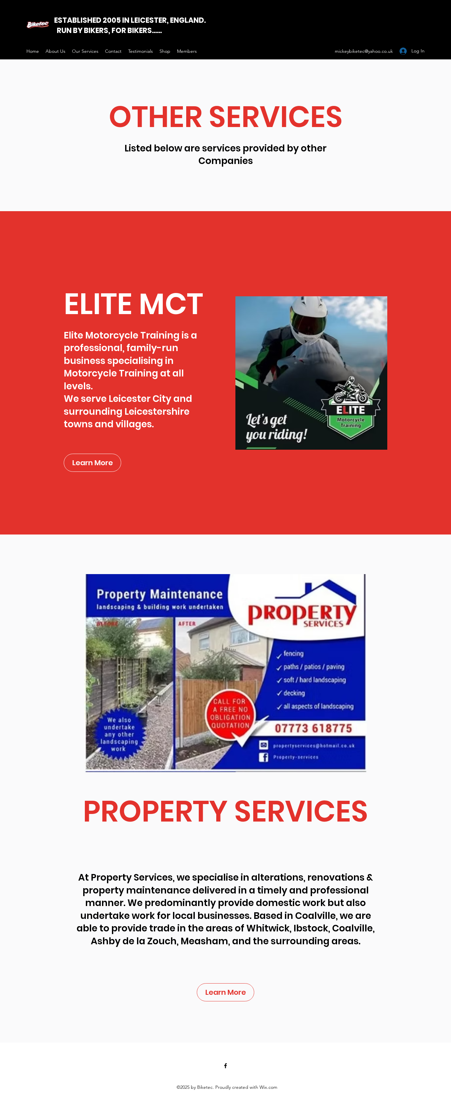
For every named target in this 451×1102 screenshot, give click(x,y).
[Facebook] (225, 1065)
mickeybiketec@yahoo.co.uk (364, 51)
